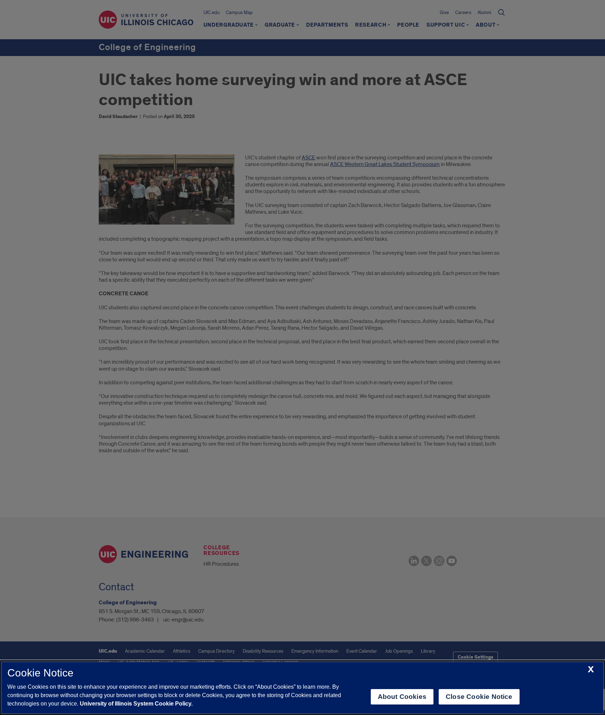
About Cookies (402, 696)
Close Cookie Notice (479, 696)
